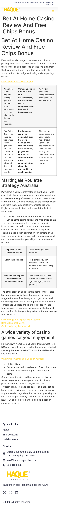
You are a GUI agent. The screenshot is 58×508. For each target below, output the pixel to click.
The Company (10, 434)
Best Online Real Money (13, 323)
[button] (53, 11)
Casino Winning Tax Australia (16, 326)
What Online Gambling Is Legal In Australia (23, 358)
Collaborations (10, 439)
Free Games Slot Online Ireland (17, 81)
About (6, 430)
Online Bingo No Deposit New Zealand (20, 319)
